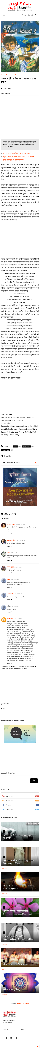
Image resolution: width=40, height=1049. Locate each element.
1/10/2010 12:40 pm (14, 579)
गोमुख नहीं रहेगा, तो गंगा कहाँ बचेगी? (13, 160)
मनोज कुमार (10, 567)
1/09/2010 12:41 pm (20, 540)
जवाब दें (8, 534)
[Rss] (29, 15)
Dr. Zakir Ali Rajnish (23, 1003)
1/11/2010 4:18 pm (14, 606)
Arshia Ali (10, 594)
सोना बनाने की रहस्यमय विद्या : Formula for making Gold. (18, 887)
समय (8, 579)
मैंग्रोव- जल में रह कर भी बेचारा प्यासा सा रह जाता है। (19, 157)
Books (7, 75)
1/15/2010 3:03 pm (18, 618)
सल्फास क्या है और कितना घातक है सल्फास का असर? (19, 836)
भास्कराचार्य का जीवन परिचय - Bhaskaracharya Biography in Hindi (18, 937)
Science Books (15, 75)
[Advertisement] (20, 117)
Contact (22, 1029)
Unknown (10, 618)
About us (5, 1029)
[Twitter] (25, 15)
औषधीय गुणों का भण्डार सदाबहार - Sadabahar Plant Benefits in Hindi (18, 912)
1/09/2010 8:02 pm (18, 567)
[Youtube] (32, 15)
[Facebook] (22, 15)
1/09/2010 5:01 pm (15, 553)
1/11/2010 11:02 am (19, 594)
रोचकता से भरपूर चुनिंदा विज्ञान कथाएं (16, 482)
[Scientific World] (20, 10)
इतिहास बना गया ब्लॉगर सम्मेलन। (15, 964)
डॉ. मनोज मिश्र (11, 540)
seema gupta (11, 524)
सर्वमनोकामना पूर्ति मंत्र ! (12, 989)
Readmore (4, 843)
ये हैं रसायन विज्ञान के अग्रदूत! (14, 501)
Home (2, 75)
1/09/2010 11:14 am (20, 524)
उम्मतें (8, 552)
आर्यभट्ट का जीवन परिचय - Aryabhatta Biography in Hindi (18, 862)
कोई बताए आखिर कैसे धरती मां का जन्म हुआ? (16, 153)
